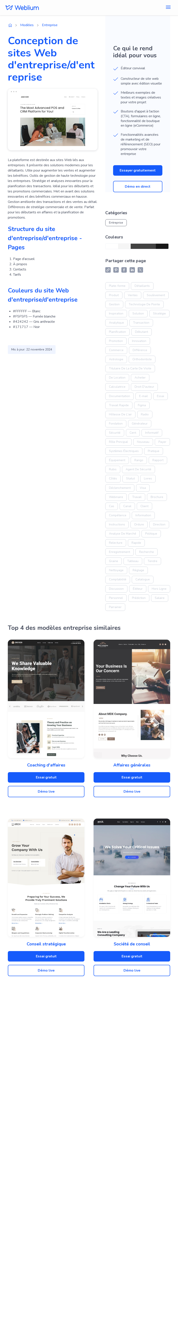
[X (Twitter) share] (140, 270)
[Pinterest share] (116, 270)
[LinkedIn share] (132, 270)
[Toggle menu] (168, 7)
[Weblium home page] (10, 25)
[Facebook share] (124, 270)
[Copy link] (108, 270)
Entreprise (50, 25)
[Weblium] (22, 7)
